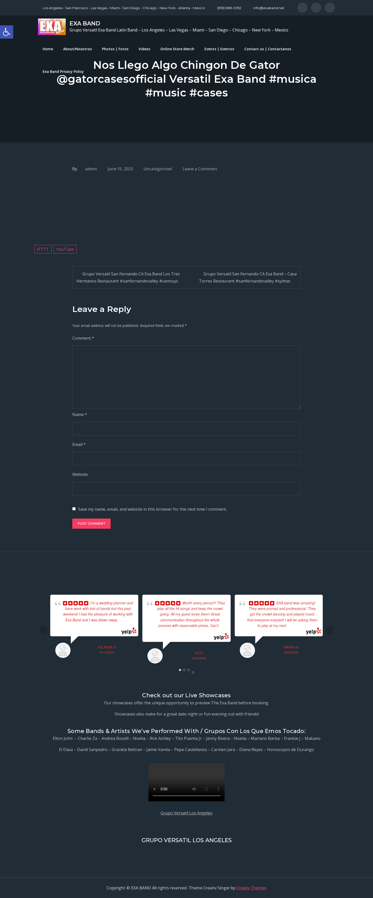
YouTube (65, 249)
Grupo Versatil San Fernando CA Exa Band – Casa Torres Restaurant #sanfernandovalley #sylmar (248, 277)
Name (79, 414)
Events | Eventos (219, 48)
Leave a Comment (199, 169)
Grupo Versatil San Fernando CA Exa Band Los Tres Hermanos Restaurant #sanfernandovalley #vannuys (128, 277)
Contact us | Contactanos (267, 48)
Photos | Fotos (115, 48)
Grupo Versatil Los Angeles (186, 813)
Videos (144, 48)
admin (91, 169)
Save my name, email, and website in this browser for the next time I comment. (152, 509)
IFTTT (43, 249)
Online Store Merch (177, 48)
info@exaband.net (268, 8)
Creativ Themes (251, 888)
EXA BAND (85, 23)
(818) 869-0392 (229, 8)
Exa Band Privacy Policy (63, 71)
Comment (83, 338)
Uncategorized (158, 169)
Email (79, 444)
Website (80, 474)
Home (48, 48)
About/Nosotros (77, 48)
